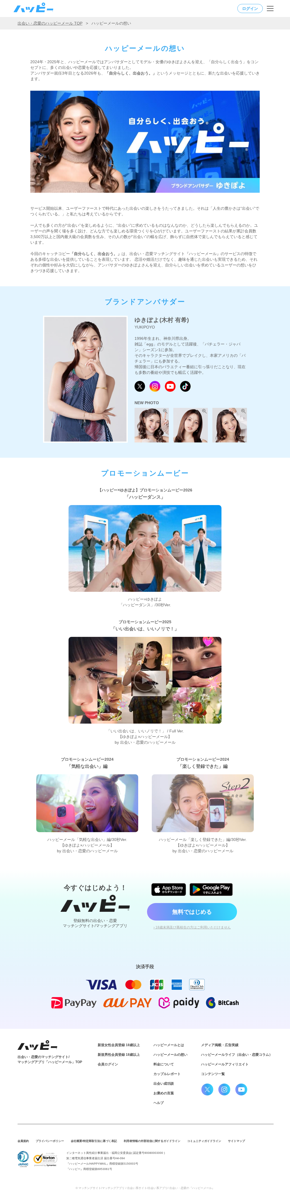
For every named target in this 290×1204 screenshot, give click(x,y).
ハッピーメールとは (168, 1045)
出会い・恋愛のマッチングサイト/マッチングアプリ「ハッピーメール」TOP (50, 1059)
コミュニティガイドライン (204, 1140)
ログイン (250, 8)
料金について (163, 1064)
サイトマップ (236, 1140)
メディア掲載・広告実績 (219, 1045)
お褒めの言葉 (163, 1093)
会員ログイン (108, 1064)
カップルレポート (167, 1074)
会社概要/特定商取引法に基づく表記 (94, 1140)
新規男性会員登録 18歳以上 (119, 1055)
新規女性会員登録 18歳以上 (119, 1045)
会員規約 (23, 1140)
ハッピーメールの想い (170, 1055)
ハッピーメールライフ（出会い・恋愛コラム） (236, 1055)
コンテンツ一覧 (213, 1074)
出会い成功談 (163, 1084)
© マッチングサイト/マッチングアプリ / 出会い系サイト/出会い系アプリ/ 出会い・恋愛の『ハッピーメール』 (145, 1188)
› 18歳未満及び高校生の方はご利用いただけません (192, 927)
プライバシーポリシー (50, 1140)
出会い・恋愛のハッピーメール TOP (50, 23)
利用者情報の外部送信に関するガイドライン (152, 1140)
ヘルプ (158, 1103)
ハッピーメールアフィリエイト (225, 1064)
